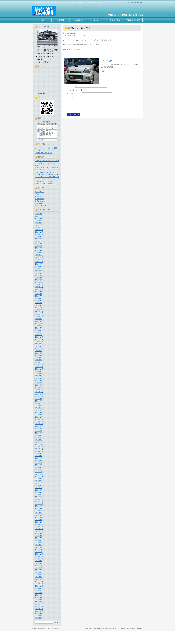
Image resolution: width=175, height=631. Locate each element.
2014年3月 (38, 547)
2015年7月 (38, 511)
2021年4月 (38, 355)
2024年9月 (38, 264)
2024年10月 (39, 262)
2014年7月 (38, 538)
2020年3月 (38, 385)
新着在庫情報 (39, 199)
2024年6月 (38, 271)
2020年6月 (38, 378)
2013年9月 (38, 561)
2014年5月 (38, 542)
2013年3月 (38, 574)
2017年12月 (39, 447)
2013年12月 (39, 554)
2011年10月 (39, 611)
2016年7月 (38, 483)
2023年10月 (39, 289)
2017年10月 (39, 451)
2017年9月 (38, 453)
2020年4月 (38, 383)
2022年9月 (38, 319)
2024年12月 (39, 257)
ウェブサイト (71, 94)
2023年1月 (38, 310)
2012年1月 (38, 604)
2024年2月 (38, 280)
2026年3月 (38, 223)
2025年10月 (39, 234)
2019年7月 (38, 403)
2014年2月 (38, 549)
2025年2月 (38, 252)
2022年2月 (38, 332)
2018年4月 (38, 437)
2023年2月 (38, 307)
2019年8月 (38, 401)
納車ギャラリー (40, 196)
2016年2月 (38, 494)
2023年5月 (38, 300)
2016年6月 (38, 485)
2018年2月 (38, 442)
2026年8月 (38, 214)
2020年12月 (39, 364)
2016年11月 (39, 476)
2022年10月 (39, 316)
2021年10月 (39, 342)
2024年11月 (39, 259)
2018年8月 (38, 428)
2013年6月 (38, 568)
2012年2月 (38, 602)
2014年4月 (38, 545)
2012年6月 (38, 595)
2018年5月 (38, 435)
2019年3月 (38, 412)
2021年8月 (38, 346)
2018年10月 (39, 424)
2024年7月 (38, 268)
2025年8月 (38, 239)
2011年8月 (38, 615)
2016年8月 (38, 481)
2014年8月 (38, 536)
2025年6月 (38, 243)
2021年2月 (38, 360)
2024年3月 (38, 278)
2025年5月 (38, 246)
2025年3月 (38, 250)
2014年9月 (38, 533)
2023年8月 (38, 294)
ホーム (128, 2)
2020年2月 (38, 387)
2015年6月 (38, 513)
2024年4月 (38, 275)
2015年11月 (39, 501)
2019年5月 (38, 408)
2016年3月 (38, 492)
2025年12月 (39, 230)
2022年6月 (38, 325)
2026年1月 (38, 227)
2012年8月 (38, 590)
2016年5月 (38, 488)
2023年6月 (38, 298)
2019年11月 (39, 394)
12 (44, 131)
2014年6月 (38, 540)
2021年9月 (38, 344)
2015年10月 (39, 504)
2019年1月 (38, 417)
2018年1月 (38, 444)
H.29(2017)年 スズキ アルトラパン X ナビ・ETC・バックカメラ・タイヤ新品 (47, 163)
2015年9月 (38, 506)
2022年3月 (38, 330)
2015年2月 (38, 522)
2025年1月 (38, 255)
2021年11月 (39, 339)
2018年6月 (38, 433)
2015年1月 (38, 524)
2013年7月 (38, 565)
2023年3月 (38, 305)
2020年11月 (39, 367)
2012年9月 (38, 588)
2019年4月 (38, 410)
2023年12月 (39, 284)
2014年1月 (38, 552)
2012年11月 (39, 584)
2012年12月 (39, 581)
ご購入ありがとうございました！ (46, 181)
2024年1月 (38, 282)
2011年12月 (39, 606)
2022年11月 (39, 314)
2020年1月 (38, 389)
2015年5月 (38, 515)
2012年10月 (39, 586)
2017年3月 (38, 467)
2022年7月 (38, 323)
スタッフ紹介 (39, 192)
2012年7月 (38, 593)
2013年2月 (38, 577)
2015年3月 (38, 520)
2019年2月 (38, 415)
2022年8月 (38, 321)
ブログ (37, 194)
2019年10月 (39, 396)
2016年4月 (38, 490)
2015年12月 (39, 499)
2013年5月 (38, 570)
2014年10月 (39, 531)
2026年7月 (38, 216)
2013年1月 (38, 579)
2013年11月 (39, 556)
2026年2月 (38, 225)
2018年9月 (38, 426)
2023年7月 (38, 296)
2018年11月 (39, 421)
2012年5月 (38, 597)
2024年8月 (38, 266)
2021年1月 (38, 362)
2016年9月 (38, 479)
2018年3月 (38, 440)
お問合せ (139, 2)
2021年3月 (38, 357)
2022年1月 (38, 335)
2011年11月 (39, 609)
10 (38, 131)
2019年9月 (38, 399)
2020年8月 (38, 374)
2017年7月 (38, 458)
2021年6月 (38, 351)
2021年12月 (39, 337)
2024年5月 (38, 273)
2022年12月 (39, 312)
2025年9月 (38, 236)
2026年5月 (38, 221)
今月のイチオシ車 (41, 205)
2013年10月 (39, 558)
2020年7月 (38, 376)
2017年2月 (38, 469)
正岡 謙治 (38, 203)
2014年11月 (39, 529)
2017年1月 (38, 472)
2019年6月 (38, 406)
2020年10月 (39, 369)
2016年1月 (38, 497)
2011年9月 (38, 613)
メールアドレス (73, 90)
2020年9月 (38, 371)
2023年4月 (38, 303)
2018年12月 (39, 419)
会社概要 (133, 2)
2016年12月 (39, 474)
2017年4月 (38, 465)
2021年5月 (38, 353)
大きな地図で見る (40, 93)
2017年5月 (38, 463)
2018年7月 (38, 431)
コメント (70, 97)
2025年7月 (38, 241)
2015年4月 (38, 517)
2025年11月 (39, 232)
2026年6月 (38, 218)
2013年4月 (38, 572)
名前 (103, 71)
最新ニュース (39, 201)
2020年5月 (38, 380)
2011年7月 (38, 618)
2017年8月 (38, 456)
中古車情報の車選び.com (43, 153)
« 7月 (41, 140)
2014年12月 (39, 526)
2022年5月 (38, 328)
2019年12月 (39, 392)
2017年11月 (39, 449)
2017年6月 (38, 460)
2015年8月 (38, 508)
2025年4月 (38, 248)
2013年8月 (38, 563)
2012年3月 (38, 600)
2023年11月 (39, 287)
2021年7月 (38, 348)
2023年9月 (38, 291)
